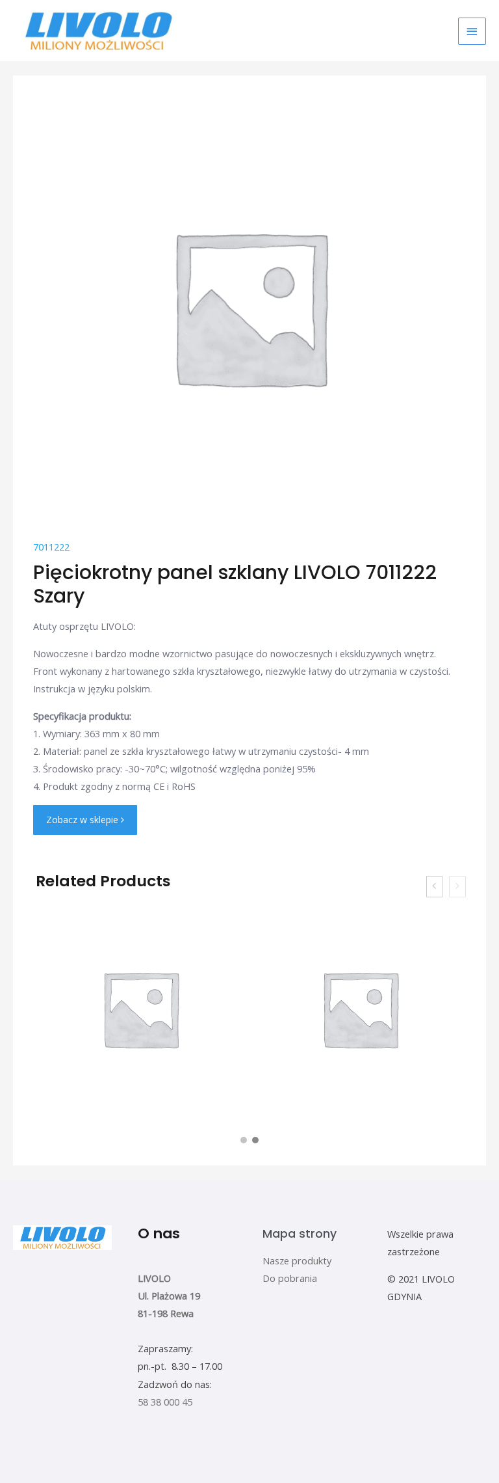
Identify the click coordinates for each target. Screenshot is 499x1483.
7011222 (51, 546)
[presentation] (434, 886)
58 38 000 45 (165, 1401)
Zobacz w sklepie (83, 819)
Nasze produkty (296, 1260)
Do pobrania (289, 1278)
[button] (244, 1140)
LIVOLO (154, 1278)
